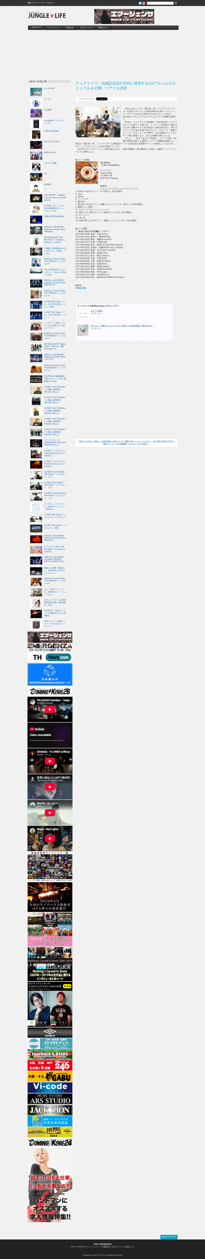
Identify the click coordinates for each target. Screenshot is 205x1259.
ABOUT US (36, 27)
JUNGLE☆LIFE (47, 16)
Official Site (80, 287)
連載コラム (103, 28)
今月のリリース (86, 28)
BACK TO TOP (169, 1237)
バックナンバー (53, 28)
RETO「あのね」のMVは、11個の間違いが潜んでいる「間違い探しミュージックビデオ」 (115, 441)
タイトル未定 (96, 311)
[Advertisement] (103, 52)
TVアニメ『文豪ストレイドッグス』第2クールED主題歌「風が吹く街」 (122, 326)
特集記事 (69, 28)
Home (73, 1247)
